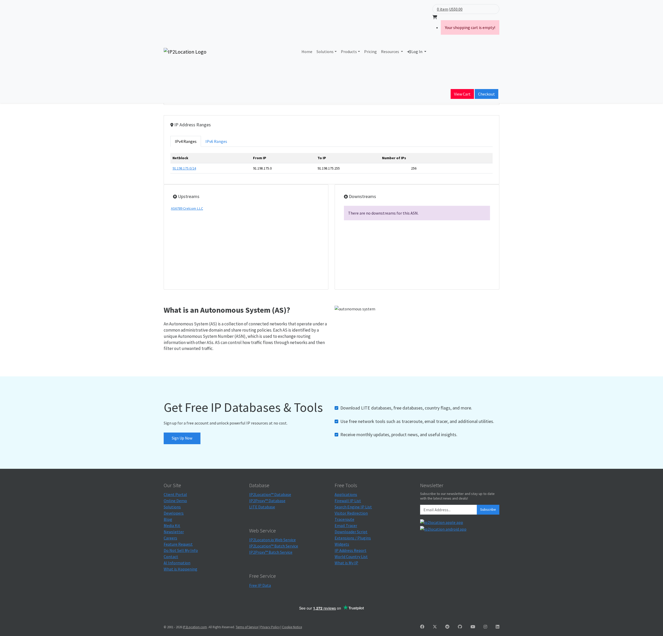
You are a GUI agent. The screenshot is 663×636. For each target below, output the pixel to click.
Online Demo (175, 500)
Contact (171, 556)
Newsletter (174, 531)
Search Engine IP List (353, 506)
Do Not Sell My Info (181, 550)
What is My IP (346, 562)
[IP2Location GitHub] (460, 626)
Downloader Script (351, 531)
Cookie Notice (292, 627)
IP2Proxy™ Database (267, 500)
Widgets (342, 544)
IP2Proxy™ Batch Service (270, 552)
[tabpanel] (331, 165)
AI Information (177, 562)
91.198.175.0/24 (184, 168)
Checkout (486, 94)
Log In (416, 51)
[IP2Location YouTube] (473, 626)
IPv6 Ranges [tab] (216, 141)
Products (349, 51)
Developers (174, 513)
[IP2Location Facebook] (422, 626)
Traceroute (344, 519)
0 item (442, 9)
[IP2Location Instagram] (485, 626)
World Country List (351, 556)
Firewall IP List (348, 500)
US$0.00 (456, 9)
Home (306, 51)
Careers (170, 537)
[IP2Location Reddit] (447, 626)
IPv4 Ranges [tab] (186, 141)
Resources (390, 51)
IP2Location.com (195, 627)
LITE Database (262, 506)
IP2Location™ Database (270, 494)
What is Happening (180, 569)
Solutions (325, 51)
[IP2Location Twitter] (435, 626)
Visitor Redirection (351, 513)
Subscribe (488, 509)
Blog (168, 519)
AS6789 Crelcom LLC (187, 208)
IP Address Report (350, 550)
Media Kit (172, 525)
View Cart (462, 94)
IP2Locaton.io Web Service (272, 539)
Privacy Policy (270, 627)
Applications (346, 494)
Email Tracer (346, 525)
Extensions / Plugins (353, 537)
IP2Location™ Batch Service (273, 546)
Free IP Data (260, 585)
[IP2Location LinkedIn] (497, 626)
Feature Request (178, 544)
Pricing (370, 51)
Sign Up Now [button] (182, 438)
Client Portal (175, 494)
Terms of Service (247, 627)
